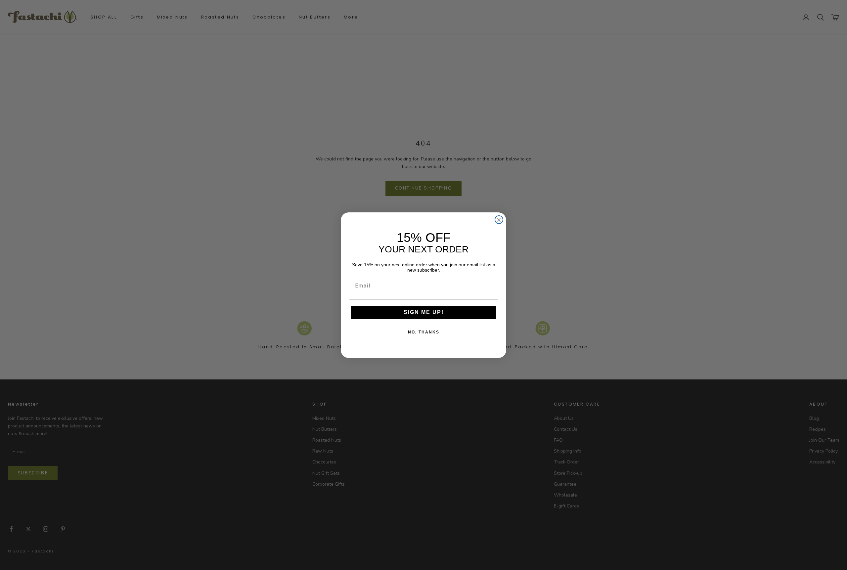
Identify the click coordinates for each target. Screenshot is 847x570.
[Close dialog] (499, 220)
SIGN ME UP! (424, 312)
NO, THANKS (423, 332)
